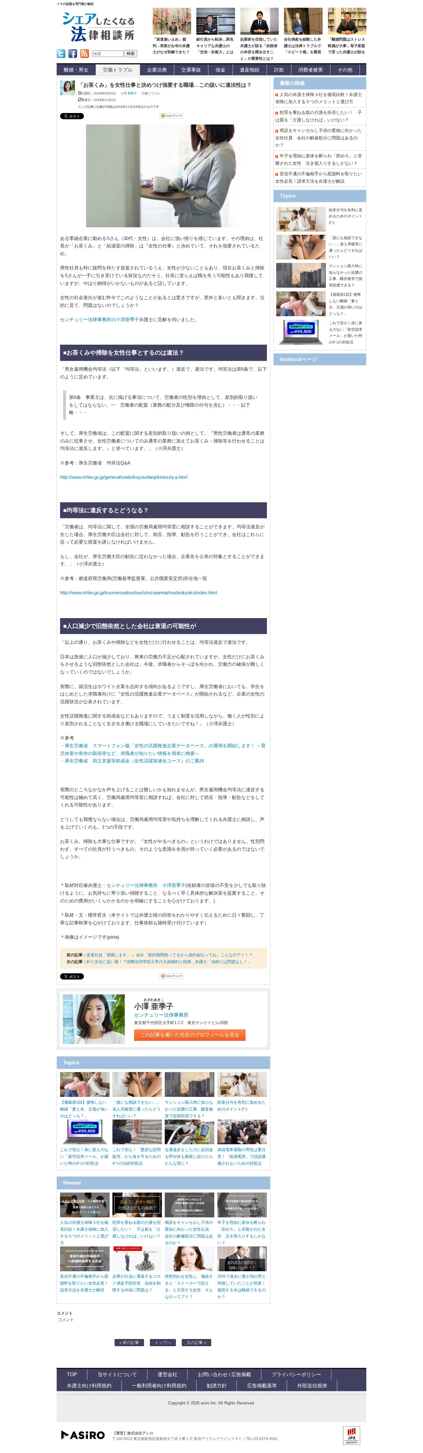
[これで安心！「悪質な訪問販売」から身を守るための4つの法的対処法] (137, 1143)
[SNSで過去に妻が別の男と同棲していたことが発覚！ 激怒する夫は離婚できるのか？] (242, 1270)
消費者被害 (310, 69)
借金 (220, 69)
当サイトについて (117, 1374)
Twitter (60, 60)
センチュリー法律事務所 (161, 1015)
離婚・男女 (76, 69)
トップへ (163, 1342)
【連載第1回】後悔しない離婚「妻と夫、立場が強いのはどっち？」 (84, 1109)
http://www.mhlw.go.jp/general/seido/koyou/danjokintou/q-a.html (123, 477)
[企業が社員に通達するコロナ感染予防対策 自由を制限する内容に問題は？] (137, 1270)
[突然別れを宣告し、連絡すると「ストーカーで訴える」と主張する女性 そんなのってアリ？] (189, 1270)
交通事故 (191, 69)
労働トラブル (118, 69)
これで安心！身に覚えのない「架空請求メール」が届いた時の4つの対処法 (84, 1156)
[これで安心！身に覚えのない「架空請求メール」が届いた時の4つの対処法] (85, 1143)
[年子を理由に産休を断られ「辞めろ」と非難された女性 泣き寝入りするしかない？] (242, 1216)
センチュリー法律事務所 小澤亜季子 (146, 885)
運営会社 (167, 1374)
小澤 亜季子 (128, 93)
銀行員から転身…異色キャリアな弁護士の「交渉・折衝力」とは (214, 45)
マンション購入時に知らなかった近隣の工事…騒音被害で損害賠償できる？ (189, 1109)
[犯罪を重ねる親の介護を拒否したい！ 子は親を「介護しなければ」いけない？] (137, 1216)
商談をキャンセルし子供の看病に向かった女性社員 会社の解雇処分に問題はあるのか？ (318, 137)
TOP (72, 1374)
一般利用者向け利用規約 (159, 1385)
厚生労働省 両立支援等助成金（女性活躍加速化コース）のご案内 (134, 760)
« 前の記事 (129, 1342)
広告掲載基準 (262, 1385)
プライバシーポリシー (296, 1374)
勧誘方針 (217, 1385)
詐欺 (279, 69)
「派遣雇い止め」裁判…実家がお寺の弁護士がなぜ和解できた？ (171, 45)
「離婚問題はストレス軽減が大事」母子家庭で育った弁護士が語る (346, 45)
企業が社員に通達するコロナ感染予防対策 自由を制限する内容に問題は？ (136, 1283)
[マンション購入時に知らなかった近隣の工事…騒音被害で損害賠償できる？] (189, 1095)
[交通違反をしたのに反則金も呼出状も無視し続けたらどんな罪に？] (189, 1143)
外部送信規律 (312, 1385)
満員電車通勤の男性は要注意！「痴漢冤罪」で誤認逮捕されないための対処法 (241, 1156)
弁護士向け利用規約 (89, 1385)
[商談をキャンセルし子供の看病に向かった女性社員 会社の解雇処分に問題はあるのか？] (189, 1216)
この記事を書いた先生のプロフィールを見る (189, 1034)
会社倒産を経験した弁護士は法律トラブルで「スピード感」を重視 (302, 45)
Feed (82, 60)
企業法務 (157, 69)
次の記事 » (196, 1342)
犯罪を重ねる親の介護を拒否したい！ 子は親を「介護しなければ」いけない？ (136, 1229)
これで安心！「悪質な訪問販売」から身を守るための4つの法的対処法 (136, 1156)
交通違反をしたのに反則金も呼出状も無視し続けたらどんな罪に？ (189, 1156)
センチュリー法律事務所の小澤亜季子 (99, 319)
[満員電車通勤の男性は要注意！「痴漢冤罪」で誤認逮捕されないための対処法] (242, 1143)
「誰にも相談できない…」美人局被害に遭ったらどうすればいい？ (136, 1109)
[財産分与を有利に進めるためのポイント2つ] (242, 1095)
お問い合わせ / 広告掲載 (224, 1374)
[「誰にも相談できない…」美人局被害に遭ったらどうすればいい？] (137, 1095)
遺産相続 (249, 69)
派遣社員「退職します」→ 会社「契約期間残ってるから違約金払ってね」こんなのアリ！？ (169, 955)
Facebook (72, 60)
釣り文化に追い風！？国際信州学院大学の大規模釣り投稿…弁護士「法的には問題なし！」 (168, 961)
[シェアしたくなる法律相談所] (98, 40)
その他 (345, 69)
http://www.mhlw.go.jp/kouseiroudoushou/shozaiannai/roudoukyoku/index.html (138, 592)
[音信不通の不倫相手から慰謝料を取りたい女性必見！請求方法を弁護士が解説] (85, 1270)
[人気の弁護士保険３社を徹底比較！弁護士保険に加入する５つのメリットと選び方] (85, 1216)
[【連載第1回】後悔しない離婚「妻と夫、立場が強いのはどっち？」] (85, 1095)
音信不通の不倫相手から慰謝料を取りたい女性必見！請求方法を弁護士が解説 (84, 1283)
